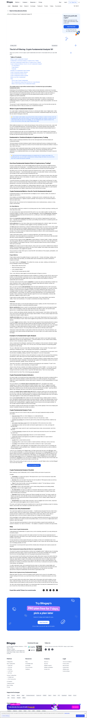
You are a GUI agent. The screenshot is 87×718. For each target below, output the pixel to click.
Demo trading (10, 685)
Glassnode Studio (16, 416)
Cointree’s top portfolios (17, 419)
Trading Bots (9, 661)
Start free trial (71, 26)
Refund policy (66, 665)
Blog (26, 661)
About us (46, 661)
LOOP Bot (10, 671)
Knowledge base (29, 663)
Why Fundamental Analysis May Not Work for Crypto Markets (26, 82)
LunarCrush (14, 436)
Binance (13, 695)
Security (46, 663)
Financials (14, 68)
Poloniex (13, 697)
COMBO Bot (11, 677)
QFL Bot (10, 673)
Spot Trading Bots (11, 663)
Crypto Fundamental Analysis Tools (18, 73)
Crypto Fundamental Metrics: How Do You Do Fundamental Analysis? (26, 64)
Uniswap (38, 710)
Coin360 (14, 440)
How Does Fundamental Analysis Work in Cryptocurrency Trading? (25, 62)
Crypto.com (38, 695)
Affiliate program (48, 665)
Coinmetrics (54, 213)
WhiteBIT (19, 697)
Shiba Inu (15, 710)
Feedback (27, 669)
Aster (9, 695)
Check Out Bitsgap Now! (33, 465)
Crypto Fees (14, 417)
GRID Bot (10, 665)
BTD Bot (10, 669)
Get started (75, 707)
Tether (25, 710)
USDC (33, 710)
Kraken (70, 695)
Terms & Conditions (67, 661)
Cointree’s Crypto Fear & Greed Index (20, 434)
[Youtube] (49, 649)
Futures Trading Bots (11, 675)
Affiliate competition (48, 667)
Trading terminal (10, 683)
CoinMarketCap (47, 213)
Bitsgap (13, 445)
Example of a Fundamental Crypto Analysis (20, 70)
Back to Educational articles (18, 11)
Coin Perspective (18, 431)
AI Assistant (9, 681)
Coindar (13, 428)
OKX (8, 697)
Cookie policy (66, 667)
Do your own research (34, 372)
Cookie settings (66, 671)
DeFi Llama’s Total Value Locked (19, 423)
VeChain (44, 710)
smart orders (18, 456)
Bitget (23, 695)
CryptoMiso (14, 443)
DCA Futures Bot (12, 679)
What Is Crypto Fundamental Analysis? (19, 59)
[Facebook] (52, 649)
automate (42, 454)
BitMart (24, 697)
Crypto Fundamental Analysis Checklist (19, 75)
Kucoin (74, 695)
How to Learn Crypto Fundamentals (20, 80)
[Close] (80, 704)
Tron (29, 710)
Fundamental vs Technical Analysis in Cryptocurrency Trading (24, 60)
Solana (20, 710)
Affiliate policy (66, 669)
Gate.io (49, 695)
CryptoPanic (15, 441)
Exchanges (27, 665)
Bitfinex (18, 695)
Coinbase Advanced (30, 695)
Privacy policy (66, 663)
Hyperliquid (64, 695)
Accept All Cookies (80, 715)
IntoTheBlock (15, 424)
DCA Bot (10, 667)
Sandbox (9, 710)
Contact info (47, 669)
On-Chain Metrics (16, 65)
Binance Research (16, 214)
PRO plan (51, 450)
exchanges (19, 457)
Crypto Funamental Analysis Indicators (19, 72)
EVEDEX (44, 695)
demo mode (47, 452)
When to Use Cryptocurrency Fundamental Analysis (23, 83)
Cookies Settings (5, 715)
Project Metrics (15, 67)
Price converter (28, 667)
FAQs (11, 78)
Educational (54, 45)
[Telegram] (46, 649)
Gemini (54, 695)
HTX (59, 695)
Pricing (8, 687)
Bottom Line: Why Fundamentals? (18, 77)
